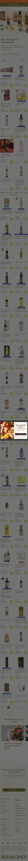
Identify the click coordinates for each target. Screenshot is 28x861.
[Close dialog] (26, 422)
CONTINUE (20, 434)
